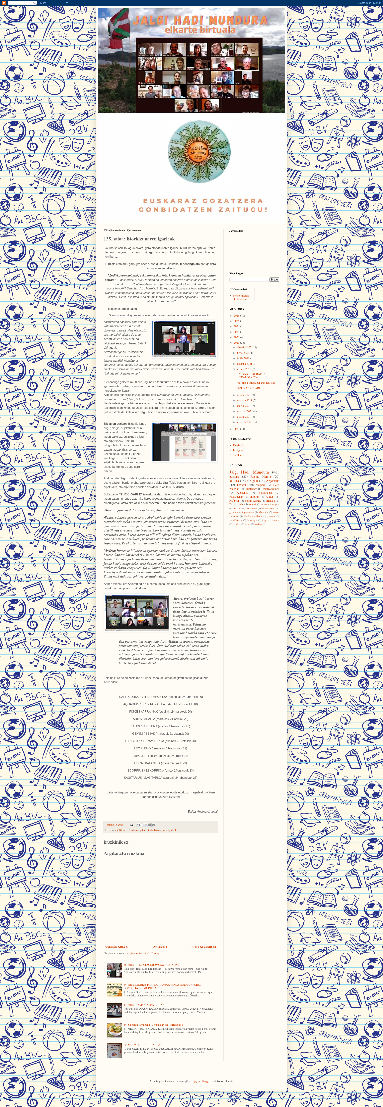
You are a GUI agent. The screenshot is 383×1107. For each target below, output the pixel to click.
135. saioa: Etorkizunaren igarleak (255, 382)
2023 (237, 332)
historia (275, 520)
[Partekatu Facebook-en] (150, 825)
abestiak (237, 508)
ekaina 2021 (244, 395)
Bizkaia (270, 500)
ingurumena (248, 512)
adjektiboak (121, 830)
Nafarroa (234, 500)
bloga (265, 520)
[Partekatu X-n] (146, 825)
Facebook (238, 445)
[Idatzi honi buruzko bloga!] (142, 825)
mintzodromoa (271, 489)
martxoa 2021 (245, 411)
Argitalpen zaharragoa (204, 946)
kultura (234, 480)
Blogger (206, 1081)
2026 (237, 315)
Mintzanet (251, 489)
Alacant (270, 496)
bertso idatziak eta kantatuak (241, 297)
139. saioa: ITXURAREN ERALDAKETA (251, 375)
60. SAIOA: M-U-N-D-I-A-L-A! (142, 1045)
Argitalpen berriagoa (116, 946)
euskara (234, 476)
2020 (237, 429)
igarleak (172, 830)
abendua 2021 (245, 347)
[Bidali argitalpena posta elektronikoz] (131, 824)
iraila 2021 (243, 358)
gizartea (233, 512)
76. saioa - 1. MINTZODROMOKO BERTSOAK (151, 965)
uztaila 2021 (244, 369)
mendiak (237, 524)
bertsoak (242, 485)
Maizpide (263, 512)
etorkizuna (133, 830)
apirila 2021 (244, 406)
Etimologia (252, 520)
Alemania (242, 492)
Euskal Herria (261, 476)
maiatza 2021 (245, 400)
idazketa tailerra (253, 516)
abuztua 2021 (245, 364)
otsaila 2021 (244, 417)
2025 (237, 321)
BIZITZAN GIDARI (248, 388)
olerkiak (258, 524)
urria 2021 (243, 353)
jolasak (252, 504)
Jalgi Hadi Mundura (249, 472)
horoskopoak (160, 830)
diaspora (260, 485)
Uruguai (252, 480)
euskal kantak (253, 500)
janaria (271, 516)
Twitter (237, 455)
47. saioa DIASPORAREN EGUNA (144, 1005)
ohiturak (254, 496)
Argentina (272, 480)
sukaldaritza (235, 520)
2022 (237, 337)
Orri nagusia (160, 946)
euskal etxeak (269, 508)
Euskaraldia (265, 492)
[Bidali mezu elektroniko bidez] (138, 825)
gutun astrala (146, 830)
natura (248, 524)
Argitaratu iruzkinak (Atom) (143, 953)
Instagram (238, 450)
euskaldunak (236, 496)
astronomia (251, 508)
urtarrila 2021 (245, 422)
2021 (237, 342)
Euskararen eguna (270, 504)
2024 (237, 326)
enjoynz (196, 1081)
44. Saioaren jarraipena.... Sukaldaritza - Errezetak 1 (153, 1025)
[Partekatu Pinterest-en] (153, 825)
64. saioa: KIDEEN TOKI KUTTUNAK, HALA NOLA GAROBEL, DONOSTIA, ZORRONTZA (163, 986)
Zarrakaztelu (236, 504)
